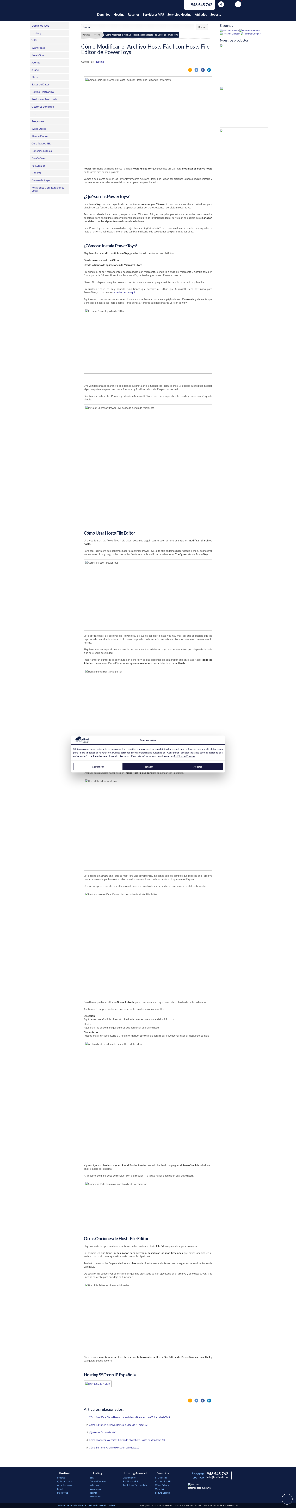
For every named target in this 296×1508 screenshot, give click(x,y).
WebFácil (159, 1489)
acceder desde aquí (124, 292)
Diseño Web (39, 158)
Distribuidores (130, 1477)
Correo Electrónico (43, 91)
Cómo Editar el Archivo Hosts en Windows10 (114, 1447)
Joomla (36, 62)
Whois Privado (162, 1485)
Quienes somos (64, 1481)
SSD (92, 1477)
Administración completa (135, 1485)
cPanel (35, 69)
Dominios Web (40, 25)
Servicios (163, 1473)
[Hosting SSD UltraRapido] (244, 65)
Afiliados (201, 14)
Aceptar (198, 766)
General (36, 172)
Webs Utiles (39, 128)
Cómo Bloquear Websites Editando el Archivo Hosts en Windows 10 (127, 1439)
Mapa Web (62, 1492)
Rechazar (148, 766)
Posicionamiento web (44, 99)
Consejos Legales (42, 150)
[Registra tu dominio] (244, 108)
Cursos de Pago (41, 180)
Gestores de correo (43, 106)
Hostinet (72, 13)
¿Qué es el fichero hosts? (102, 1432)
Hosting (119, 14)
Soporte (215, 14)
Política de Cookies (184, 756)
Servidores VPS (153, 14)
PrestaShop (38, 55)
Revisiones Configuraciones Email (48, 189)
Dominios (103, 14)
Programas (38, 121)
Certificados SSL (41, 143)
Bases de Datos (41, 84)
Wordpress (95, 1489)
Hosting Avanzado (136, 1473)
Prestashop (95, 1496)
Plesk (35, 77)
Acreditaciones (64, 1485)
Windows (94, 1485)
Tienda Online (40, 136)
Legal (60, 1489)
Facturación (39, 165)
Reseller (133, 14)
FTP (34, 113)
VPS (34, 40)
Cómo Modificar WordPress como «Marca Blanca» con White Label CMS (129, 1417)
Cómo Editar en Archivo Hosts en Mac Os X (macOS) (118, 1424)
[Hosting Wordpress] (244, 150)
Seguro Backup (162, 1492)
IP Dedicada (161, 1477)
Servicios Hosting (179, 14)
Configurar (98, 766)
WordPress (38, 47)
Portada (86, 34)
